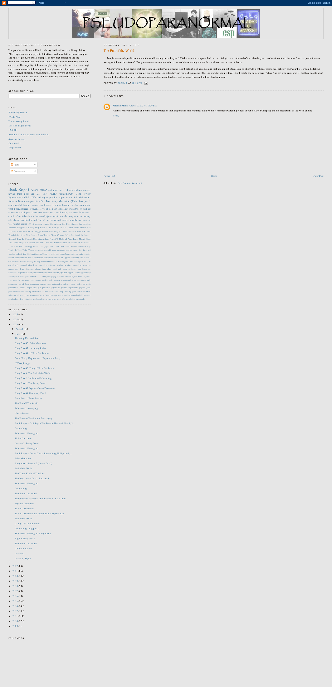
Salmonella (85, 242)
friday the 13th (28, 216)
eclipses (87, 261)
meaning (25, 280)
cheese (41, 212)
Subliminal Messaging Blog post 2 (33, 533)
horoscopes (12, 272)
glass (49, 269)
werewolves (51, 299)
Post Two (49, 242)
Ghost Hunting (44, 235)
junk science (30, 276)
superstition (27, 295)
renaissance (36, 291)
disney (27, 261)
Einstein (45, 231)
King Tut (20, 239)
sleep (61, 291)
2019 (15, 581)
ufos (10, 223)
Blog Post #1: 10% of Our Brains (32, 353)
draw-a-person (57, 261)
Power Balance (60, 242)
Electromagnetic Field (58, 231)
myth (63, 280)
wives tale (60, 299)
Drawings (12, 231)
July (18, 334)
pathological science (61, 284)
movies (44, 280)
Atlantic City (60, 224)
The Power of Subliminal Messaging (33, 418)
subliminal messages (81, 219)
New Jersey (19, 242)
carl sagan (42, 197)
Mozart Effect (84, 239)
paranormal (84, 205)
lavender (60, 276)
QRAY (74, 201)
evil (10, 216)
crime (11, 205)
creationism (58, 257)
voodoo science (39, 299)
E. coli (19, 231)
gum (79, 269)
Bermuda (12, 227)
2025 (15, 314)
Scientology (27, 246)
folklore (38, 269)
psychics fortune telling (31, 219)
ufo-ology (15, 299)
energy (86, 190)
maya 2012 (17, 280)
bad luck (83, 250)
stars (79, 291)
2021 (15, 571)
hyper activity (74, 272)
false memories (74, 265)
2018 (15, 586)
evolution (51, 265)
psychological (84, 287)
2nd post (53, 190)
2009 (15, 626)
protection (46, 287)
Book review (83, 193)
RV (79, 242)
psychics (36, 208)
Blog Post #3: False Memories (30, 343)
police (79, 284)
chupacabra (38, 257)
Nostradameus (22, 413)
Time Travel (65, 246)
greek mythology (69, 269)
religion (46, 219)
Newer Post (109, 175)
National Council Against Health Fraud (28, 134)
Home (214, 175)
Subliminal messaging (26, 408)
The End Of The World (26, 403)
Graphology (21, 428)
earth (72, 261)
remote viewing (24, 291)
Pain (26, 242)
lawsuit (68, 276)
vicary (21, 299)
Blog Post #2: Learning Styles (30, 348)
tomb (60, 295)
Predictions (72, 242)
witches (16, 223)
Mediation (64, 201)
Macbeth (28, 239)
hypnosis (56, 205)
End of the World (74, 231)
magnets (73, 216)
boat (57, 254)
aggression (39, 250)
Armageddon (48, 224)
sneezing (67, 291)
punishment (13, 291)
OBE (26, 197)
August (20, 329)
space (74, 291)
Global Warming (57, 235)
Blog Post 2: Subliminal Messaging (33, 378)
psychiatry (55, 287)
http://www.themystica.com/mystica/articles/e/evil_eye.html (42, 272)
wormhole (70, 299)
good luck (57, 269)
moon (79, 216)
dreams (47, 205)
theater (48, 295)
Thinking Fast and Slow (27, 338)
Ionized (61, 208)
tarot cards (36, 295)
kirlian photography (48, 276)
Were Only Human (17, 112)
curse (75, 212)
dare (81, 212)
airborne (69, 208)
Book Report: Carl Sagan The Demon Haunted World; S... (44, 423)
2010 (15, 621)
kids (38, 276)
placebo (16, 219)
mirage (33, 280)
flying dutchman (26, 269)
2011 (15, 616)
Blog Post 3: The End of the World (33, 373)
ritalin (44, 291)
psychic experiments (69, 287)
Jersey (54, 201)
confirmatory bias (64, 212)
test (43, 295)
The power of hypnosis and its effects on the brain (40, 498)
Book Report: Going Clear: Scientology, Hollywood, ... (43, 453)
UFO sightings (22, 363)
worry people (79, 299)
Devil (61, 190)
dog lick (33, 261)
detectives (37, 205)
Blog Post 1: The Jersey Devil (30, 383)
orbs (10, 219)
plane (73, 284)
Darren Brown (74, 227)
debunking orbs (77, 257)
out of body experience (29, 284)
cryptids (67, 257)
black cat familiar (34, 254)
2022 (15, 566)
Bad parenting (85, 224)
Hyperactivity (15, 197)
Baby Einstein (72, 224)
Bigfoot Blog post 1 (25, 538)
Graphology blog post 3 (27, 528)
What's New (14, 117)
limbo (80, 276)
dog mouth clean (44, 261)
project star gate (34, 287)
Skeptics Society (17, 139)
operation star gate (73, 280)
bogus (62, 254)
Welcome (82, 246)
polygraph (86, 284)
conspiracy (48, 257)
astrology (77, 208)
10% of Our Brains (24, 508)
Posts (16, 164)
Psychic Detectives (24, 503)
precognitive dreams (16, 287)
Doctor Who (85, 227)
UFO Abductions (23, 548)
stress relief (85, 291)
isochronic (20, 276)
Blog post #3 (22, 227)
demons (86, 212)
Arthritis (12, 201)
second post (55, 219)
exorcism (59, 265)
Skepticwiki (14, 147)
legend (74, 276)
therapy (54, 295)
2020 (15, 576)
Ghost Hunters (31, 235)
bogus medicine (71, 254)
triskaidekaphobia (76, 295)
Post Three (40, 242)
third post (23, 193)
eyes (66, 265)
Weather (74, 246)
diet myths (12, 261)
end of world (13, 265)
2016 (15, 596)
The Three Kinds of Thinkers (30, 473)
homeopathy (41, 216)
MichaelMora (120, 105)
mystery (57, 280)
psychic (53, 197)
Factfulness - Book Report (28, 398)
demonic (87, 257)
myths (11, 193)
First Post (46, 201)
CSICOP (12, 130)
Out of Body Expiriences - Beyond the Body (38, 358)
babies (75, 250)
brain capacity (84, 254)
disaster (20, 261)
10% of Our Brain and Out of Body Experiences (39, 513)
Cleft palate (57, 227)
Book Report (18, 189)
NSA (10, 242)
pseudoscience (23, 208)
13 (33, 224)
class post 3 (49, 212)
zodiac (24, 223)
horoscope (86, 269)
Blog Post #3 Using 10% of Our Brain (34, 368)
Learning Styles (23, 558)
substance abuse (15, 295)
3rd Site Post (39, 193)
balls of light (21, 254)
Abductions (84, 197)
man (10, 280)
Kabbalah (12, 239)
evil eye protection (39, 265)
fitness (84, 265)
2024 (15, 319)
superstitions (65, 197)
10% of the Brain (49, 208)
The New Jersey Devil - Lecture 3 (32, 478)
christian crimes (26, 257)
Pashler (32, 242)
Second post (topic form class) (46, 246)
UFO (33, 197)
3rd (75, 197)
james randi (52, 216)
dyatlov (66, 261)
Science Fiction (15, 246)
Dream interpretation (29, 201)
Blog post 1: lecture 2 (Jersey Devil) (33, 463)
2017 (15, 591)
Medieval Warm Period (68, 239)
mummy (86, 216)
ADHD (53, 193)
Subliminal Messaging (26, 433)
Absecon (38, 224)
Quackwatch (14, 143)
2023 (15, 324)
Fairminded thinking (16, 235)
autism (69, 250)
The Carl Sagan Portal (19, 125)
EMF (25, 231)
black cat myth (48, 254)
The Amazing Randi (18, 121)
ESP (34, 231)
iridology (12, 276)
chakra (34, 212)
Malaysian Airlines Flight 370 (45, 239)
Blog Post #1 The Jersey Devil (30, 393)
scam (49, 291)
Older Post (318, 175)
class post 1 (84, 201)
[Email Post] (146, 83)
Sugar (43, 190)
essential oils (25, 265)
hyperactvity (85, 272)
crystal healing (23, 205)
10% (29, 224)
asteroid (47, 250)
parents (43, 284)
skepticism (66, 219)
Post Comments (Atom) (130, 183)
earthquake (79, 261)
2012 (15, 611)
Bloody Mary (33, 227)
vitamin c (28, 299)
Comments (19, 171)
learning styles (70, 205)
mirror (38, 280)
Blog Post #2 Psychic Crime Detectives (35, 388)
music (50, 280)
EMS (30, 231)
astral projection (59, 250)
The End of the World (26, 493)
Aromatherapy (66, 193)
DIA (65, 227)
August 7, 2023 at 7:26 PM (143, 105)
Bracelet (43, 227)
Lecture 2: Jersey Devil (27, 443)
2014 (15, 606)
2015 (15, 601)
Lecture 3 (20, 553)
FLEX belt (86, 231)
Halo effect (69, 235)
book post (25, 212)
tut (9, 299)
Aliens (34, 190)
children (78, 190)
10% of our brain (23, 438)
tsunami (87, 295)
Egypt (38, 231)
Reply (116, 115)
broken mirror (13, 257)
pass (49, 284)
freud (44, 269)
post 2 (11, 208)
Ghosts (69, 190)
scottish (55, 291)
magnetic (86, 276)
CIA (49, 227)
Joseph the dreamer (82, 235)
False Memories (23, 458)
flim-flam (16, 216)
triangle (65, 295)
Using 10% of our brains (27, 523)
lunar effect (63, 216)
